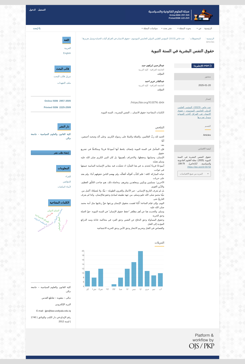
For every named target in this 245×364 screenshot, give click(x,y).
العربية (67, 48)
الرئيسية (208, 28)
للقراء (68, 176)
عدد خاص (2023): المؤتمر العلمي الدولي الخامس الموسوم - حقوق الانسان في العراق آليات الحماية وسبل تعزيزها (133, 38)
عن (200, 28)
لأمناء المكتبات (64, 186)
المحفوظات (195, 38)
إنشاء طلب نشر (61, 152)
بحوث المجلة (185, 28)
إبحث (35, 28)
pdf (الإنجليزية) (202, 65)
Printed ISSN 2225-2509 (57, 107)
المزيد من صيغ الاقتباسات (191, 173)
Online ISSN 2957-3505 (57, 100)
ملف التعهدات (64, 83)
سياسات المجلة (150, 28)
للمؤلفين (67, 181)
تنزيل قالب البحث (62, 76)
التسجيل (42, 9)
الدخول (32, 9)
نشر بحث (167, 28)
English (67, 53)
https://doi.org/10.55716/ (144, 102)
